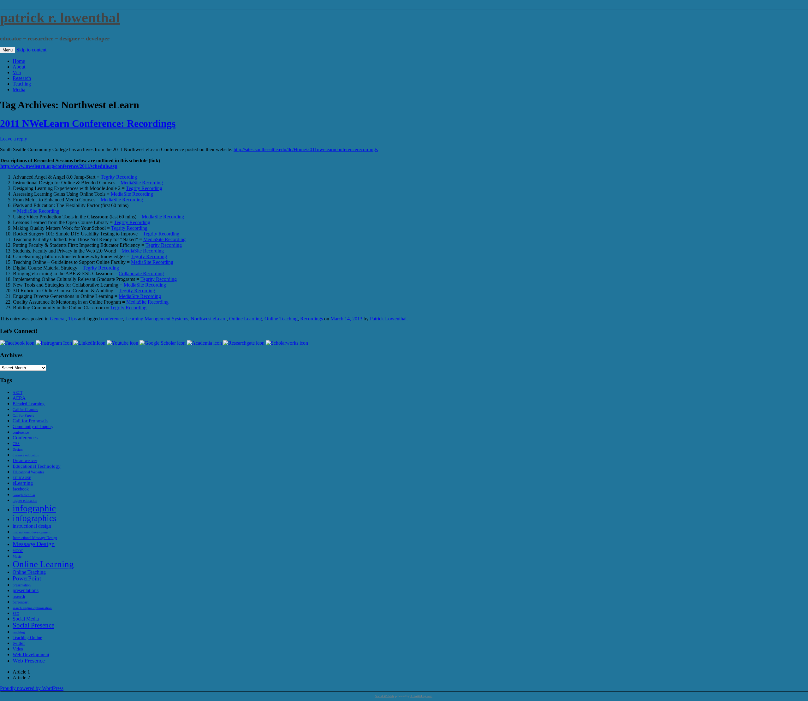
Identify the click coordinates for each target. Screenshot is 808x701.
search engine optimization (32, 608)
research (19, 596)
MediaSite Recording (142, 182)
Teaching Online (27, 637)
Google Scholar (24, 495)
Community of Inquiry (33, 426)
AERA (19, 398)
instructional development (31, 532)
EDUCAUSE (22, 478)
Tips (72, 318)
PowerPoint (27, 578)
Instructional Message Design (35, 538)
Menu (8, 50)
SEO (16, 613)
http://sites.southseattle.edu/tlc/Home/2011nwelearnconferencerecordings (306, 149)
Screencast (20, 602)
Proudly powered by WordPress (31, 688)
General (58, 318)
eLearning (23, 483)
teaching (19, 632)
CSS (16, 444)
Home (19, 61)
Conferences (25, 437)
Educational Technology (37, 466)
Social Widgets (384, 696)
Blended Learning (29, 403)
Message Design (34, 543)
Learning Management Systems (156, 318)
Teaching (22, 83)
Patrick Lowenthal (388, 318)
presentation (22, 585)
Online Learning (245, 318)
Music (17, 556)
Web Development (31, 654)
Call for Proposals (30, 420)
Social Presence (33, 625)
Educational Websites (28, 472)
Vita (17, 72)
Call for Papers (23, 415)
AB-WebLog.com (421, 696)
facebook (21, 489)
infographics (34, 518)
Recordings (311, 318)
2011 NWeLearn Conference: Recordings (87, 123)
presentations (26, 590)
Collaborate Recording (141, 273)
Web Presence (29, 660)
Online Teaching (281, 318)
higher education (25, 500)
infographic (34, 508)
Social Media (26, 618)
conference (112, 318)
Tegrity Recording (119, 177)
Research (22, 78)
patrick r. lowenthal (60, 18)
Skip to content (31, 49)
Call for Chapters (25, 409)
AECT (17, 392)
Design (18, 449)
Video (18, 649)
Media (19, 89)
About (19, 66)
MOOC (18, 551)
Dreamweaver (25, 460)
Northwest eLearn (209, 318)
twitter (19, 643)
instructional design (32, 526)
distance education (26, 455)
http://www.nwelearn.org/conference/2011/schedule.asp (58, 166)
